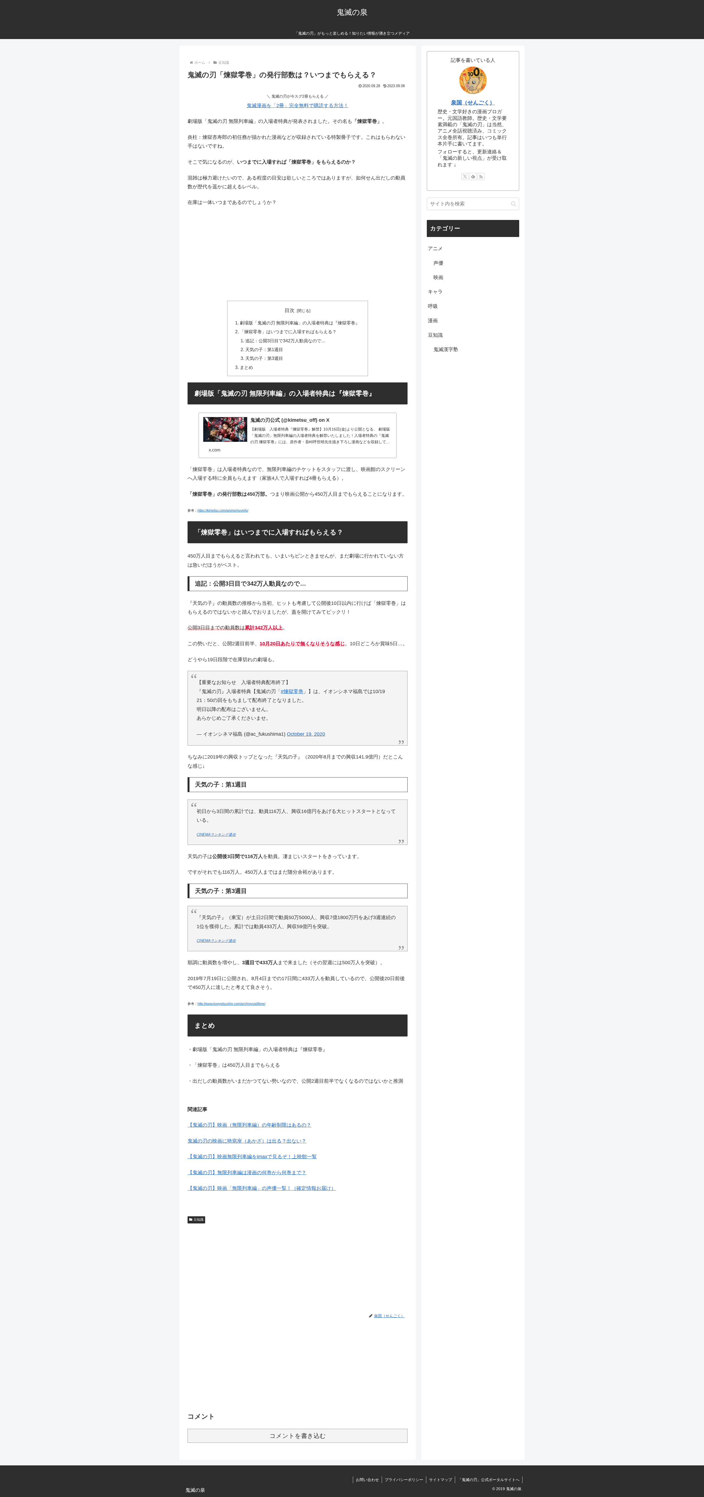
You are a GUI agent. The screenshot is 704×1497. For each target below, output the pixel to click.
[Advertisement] (297, 252)
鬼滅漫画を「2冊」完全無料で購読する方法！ (297, 105)
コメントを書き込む (298, 1435)
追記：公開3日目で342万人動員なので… (285, 340)
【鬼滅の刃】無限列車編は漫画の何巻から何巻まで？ (247, 1172)
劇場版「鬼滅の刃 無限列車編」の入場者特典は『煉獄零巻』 (300, 322)
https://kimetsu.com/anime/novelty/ (222, 510)
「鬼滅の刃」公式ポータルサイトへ (488, 1479)
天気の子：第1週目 (264, 349)
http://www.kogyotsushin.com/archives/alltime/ (231, 1004)
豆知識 (199, 1220)
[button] (513, 204)
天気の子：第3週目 (264, 358)
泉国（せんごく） (473, 103)
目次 (290, 310)
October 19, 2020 (306, 734)
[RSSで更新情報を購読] (481, 176)
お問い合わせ (367, 1479)
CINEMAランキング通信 (216, 835)
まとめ (246, 367)
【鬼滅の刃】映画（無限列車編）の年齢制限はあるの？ (249, 1125)
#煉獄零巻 (292, 691)
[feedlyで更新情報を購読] (473, 176)
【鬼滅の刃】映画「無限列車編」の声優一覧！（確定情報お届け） (262, 1188)
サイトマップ (440, 1479)
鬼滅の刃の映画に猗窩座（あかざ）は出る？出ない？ (247, 1141)
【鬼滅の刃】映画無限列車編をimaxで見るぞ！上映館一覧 (252, 1156)
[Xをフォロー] (465, 176)
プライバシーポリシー (404, 1479)
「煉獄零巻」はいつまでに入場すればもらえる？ (288, 331)
